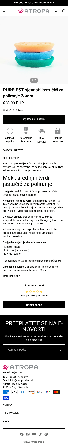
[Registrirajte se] (60, 349)
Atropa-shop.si (38, 442)
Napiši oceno (34, 305)
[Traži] (56, 11)
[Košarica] (64, 11)
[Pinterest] (46, 434)
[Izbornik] (4, 11)
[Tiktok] (40, 434)
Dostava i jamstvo (13, 150)
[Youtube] (34, 434)
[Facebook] (22, 434)
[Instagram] (28, 434)
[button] (10, 110)
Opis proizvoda (11, 158)
